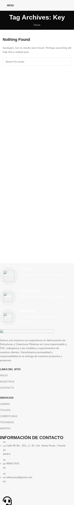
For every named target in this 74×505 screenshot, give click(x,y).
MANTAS (5, 428)
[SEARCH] (67, 61)
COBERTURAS (8, 416)
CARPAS (5, 404)
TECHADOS (7, 422)
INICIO (4, 375)
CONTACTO (7, 387)
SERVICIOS (6, 397)
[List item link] (34, 462)
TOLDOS (5, 410)
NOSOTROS (7, 381)
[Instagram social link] (69, 5)
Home (37, 24)
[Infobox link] (34, 276)
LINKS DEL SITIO (10, 369)
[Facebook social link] (64, 5)
